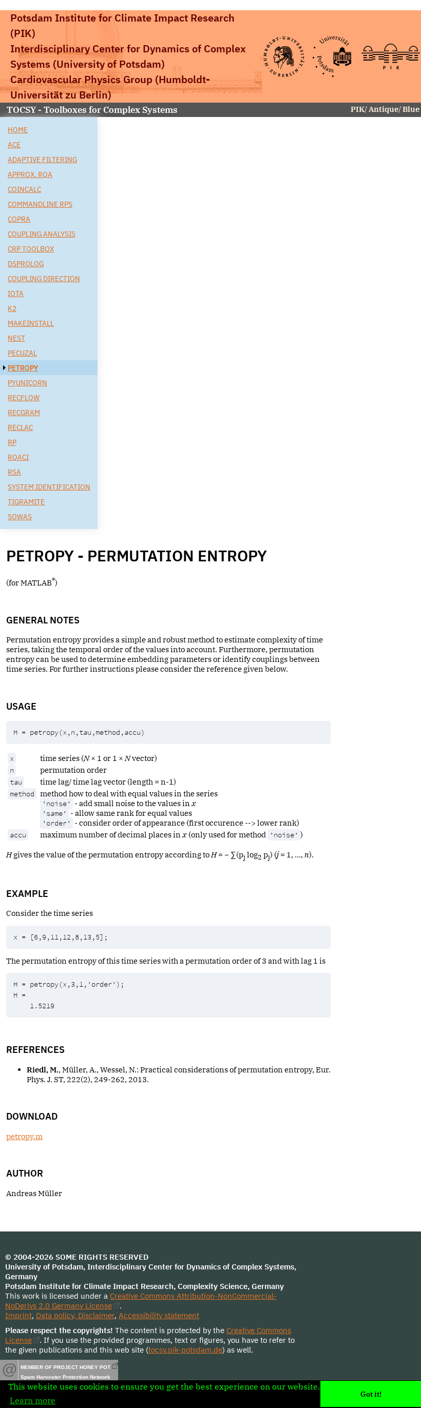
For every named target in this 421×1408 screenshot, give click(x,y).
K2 (12, 308)
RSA (14, 472)
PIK (358, 109)
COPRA (19, 219)
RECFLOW (24, 397)
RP (12, 442)
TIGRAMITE (26, 501)
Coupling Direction (44, 278)
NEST (16, 338)
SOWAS (20, 516)
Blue (411, 109)
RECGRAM (24, 412)
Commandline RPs (40, 204)
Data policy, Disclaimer (75, 1315)
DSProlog (26, 263)
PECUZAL (22, 353)
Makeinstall (31, 323)
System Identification (49, 487)
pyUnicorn (27, 382)
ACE (14, 144)
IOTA (16, 293)
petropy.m (24, 1136)
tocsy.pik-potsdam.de (185, 1350)
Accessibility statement (159, 1315)
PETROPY (23, 368)
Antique (383, 109)
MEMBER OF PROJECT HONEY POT (65, 1367)
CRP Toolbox (31, 248)
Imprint (18, 1315)
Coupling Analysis (41, 234)
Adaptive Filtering (42, 159)
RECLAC (20, 427)
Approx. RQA (30, 174)
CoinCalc (24, 189)
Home (18, 129)
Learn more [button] (32, 1400)
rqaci (18, 457)
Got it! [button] (370, 1394)
